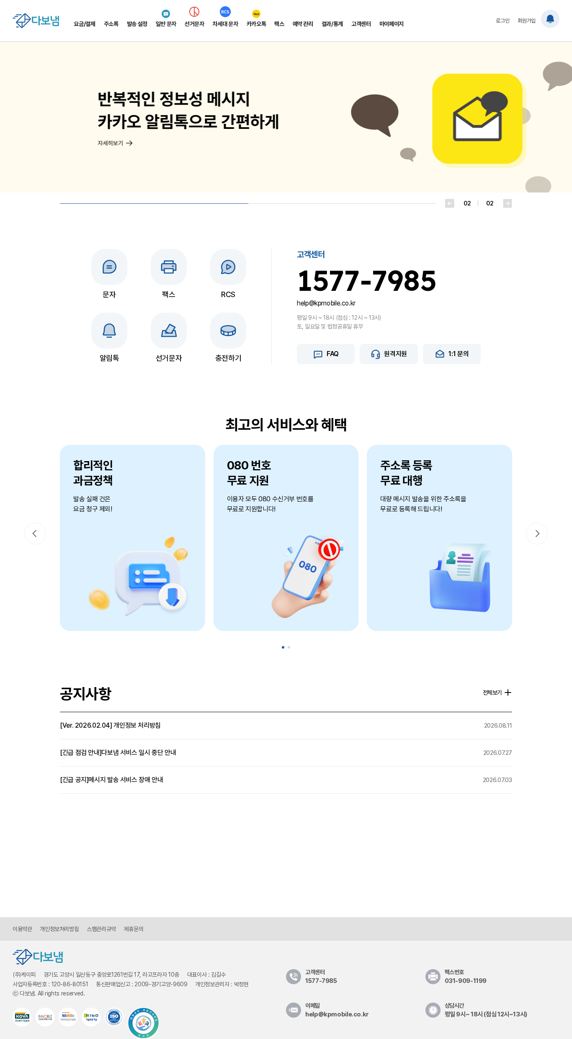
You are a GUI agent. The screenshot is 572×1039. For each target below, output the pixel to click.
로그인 (502, 20)
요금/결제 (84, 24)
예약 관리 (303, 24)
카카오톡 (256, 24)
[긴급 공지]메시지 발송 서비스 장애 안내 (286, 780)
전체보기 (492, 692)
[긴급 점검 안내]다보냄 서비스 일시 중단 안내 (286, 753)
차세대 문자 (225, 24)
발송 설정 (137, 24)
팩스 (279, 24)
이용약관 (22, 929)
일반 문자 (166, 24)
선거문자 (194, 24)
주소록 (111, 24)
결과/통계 (332, 24)
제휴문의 (134, 929)
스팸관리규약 (101, 929)
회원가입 (527, 20)
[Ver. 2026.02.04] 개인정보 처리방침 (286, 725)
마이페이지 (391, 24)
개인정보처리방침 (59, 929)
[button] (449, 203)
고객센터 (361, 24)
